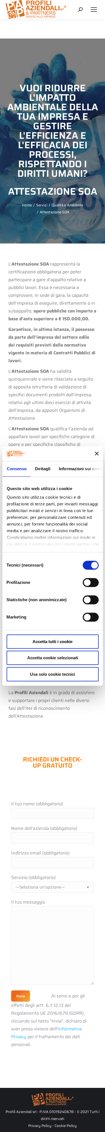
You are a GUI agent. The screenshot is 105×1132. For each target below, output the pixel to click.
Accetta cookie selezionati (52, 657)
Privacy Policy (40, 1126)
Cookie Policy (66, 1126)
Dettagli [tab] (42, 468)
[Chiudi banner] (97, 454)
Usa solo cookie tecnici (52, 674)
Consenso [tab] (16, 468)
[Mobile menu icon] (93, 9)
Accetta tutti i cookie (52, 641)
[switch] (91, 582)
